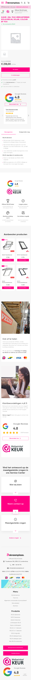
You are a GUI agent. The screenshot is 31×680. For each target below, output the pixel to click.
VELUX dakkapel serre (15, 638)
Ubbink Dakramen (15, 620)
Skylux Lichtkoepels (15, 625)
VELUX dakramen (15, 614)
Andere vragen (14, 538)
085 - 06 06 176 (16, 565)
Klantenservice (15, 595)
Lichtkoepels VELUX (15, 622)
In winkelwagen (15, 75)
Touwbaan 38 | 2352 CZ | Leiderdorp (16, 561)
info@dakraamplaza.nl (16, 568)
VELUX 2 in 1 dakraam (15, 628)
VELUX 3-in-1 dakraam (16, 630)
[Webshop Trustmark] (8, 11)
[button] (21, 2)
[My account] (24, 2)
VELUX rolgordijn (15, 633)
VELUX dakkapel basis (15, 636)
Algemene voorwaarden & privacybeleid (15, 600)
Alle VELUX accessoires (15, 641)
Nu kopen (15, 69)
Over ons (15, 597)
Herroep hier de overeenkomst (15, 647)
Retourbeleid (15, 603)
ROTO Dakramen (15, 617)
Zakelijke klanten (15, 653)
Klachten (15, 605)
